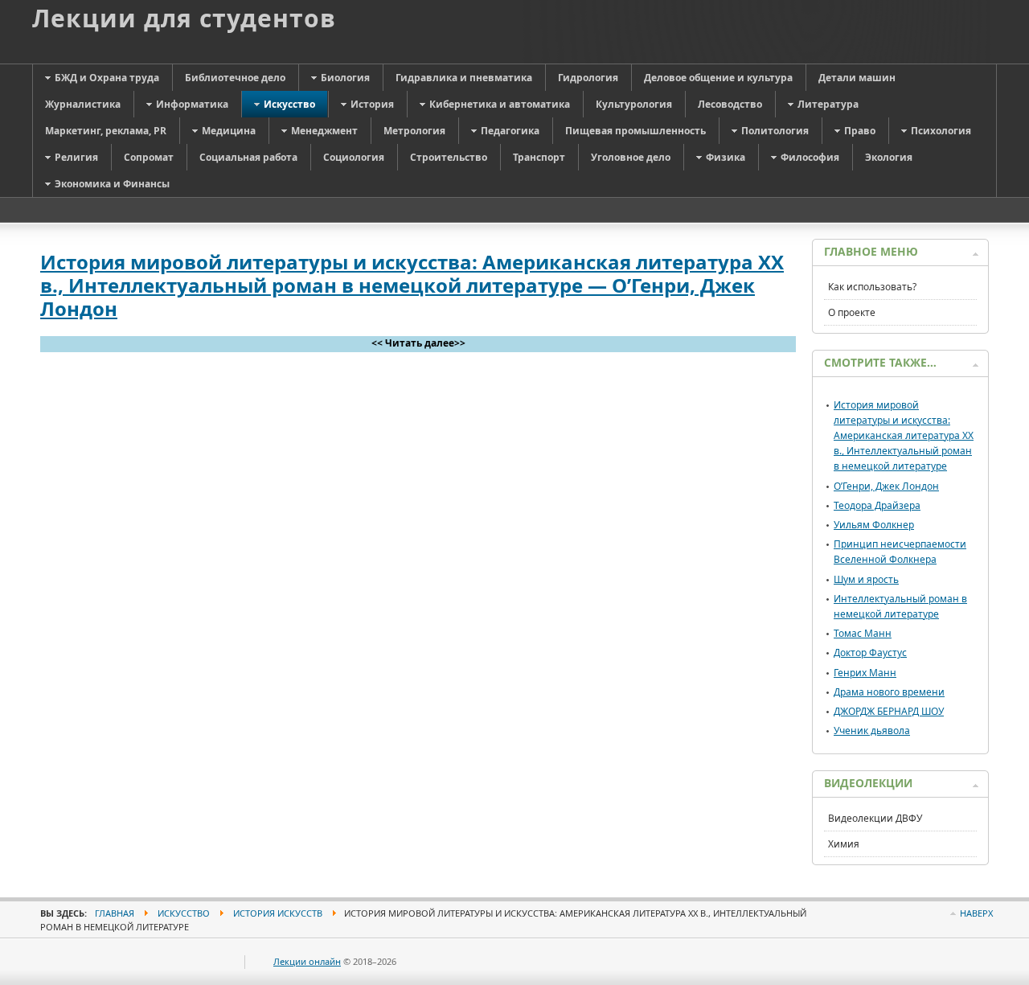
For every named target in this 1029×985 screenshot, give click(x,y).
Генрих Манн (865, 672)
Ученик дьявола (872, 730)
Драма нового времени (889, 692)
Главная (114, 913)
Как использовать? (872, 286)
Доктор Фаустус (870, 652)
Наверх (976, 913)
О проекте (851, 312)
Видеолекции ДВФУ (875, 818)
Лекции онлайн (307, 961)
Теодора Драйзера (877, 505)
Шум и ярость (866, 579)
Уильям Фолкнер (874, 524)
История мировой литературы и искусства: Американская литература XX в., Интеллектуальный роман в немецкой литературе (904, 436)
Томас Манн (863, 633)
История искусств (277, 913)
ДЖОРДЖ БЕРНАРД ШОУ (889, 711)
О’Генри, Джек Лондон (886, 486)
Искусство (184, 913)
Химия (843, 844)
